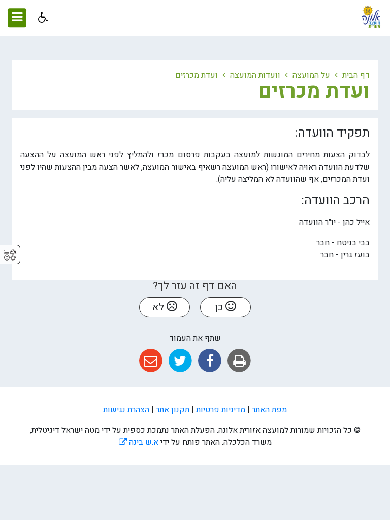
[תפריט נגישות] (41, 17)
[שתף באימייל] (150, 360)
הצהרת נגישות (126, 410)
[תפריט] (17, 17)
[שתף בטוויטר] (180, 360)
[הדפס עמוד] (239, 360)
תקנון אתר (172, 410)
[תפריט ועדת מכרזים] (27, 89)
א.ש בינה (138, 442)
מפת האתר (269, 410)
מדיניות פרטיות (220, 410)
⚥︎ (10, 255)
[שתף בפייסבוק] (210, 360)
